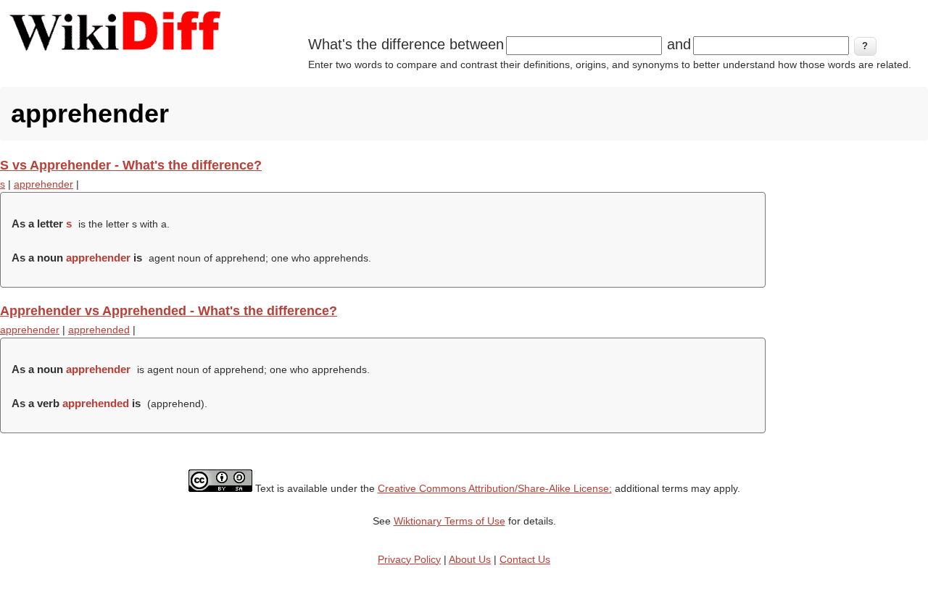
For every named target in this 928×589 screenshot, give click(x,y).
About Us (470, 559)
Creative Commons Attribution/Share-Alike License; (495, 488)
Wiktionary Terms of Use (449, 521)
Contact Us (525, 559)
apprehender (43, 184)
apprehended (99, 329)
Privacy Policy (409, 559)
